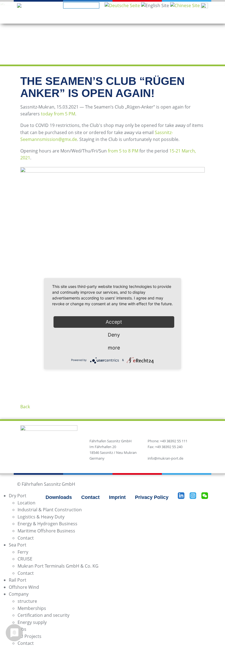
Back (25, 407)
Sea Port (17, 545)
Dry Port (17, 496)
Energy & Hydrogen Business (47, 524)
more (114, 348)
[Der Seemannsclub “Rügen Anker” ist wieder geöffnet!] (122, 5)
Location (26, 503)
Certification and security (43, 615)
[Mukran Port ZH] (185, 5)
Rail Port (17, 580)
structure (27, 601)
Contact (90, 497)
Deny (114, 335)
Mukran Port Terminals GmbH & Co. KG (58, 566)
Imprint (117, 497)
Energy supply (32, 622)
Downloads (59, 497)
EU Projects (29, 636)
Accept (114, 322)
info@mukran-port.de (165, 458)
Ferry (23, 552)
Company (19, 594)
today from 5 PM (58, 114)
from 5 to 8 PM (123, 151)
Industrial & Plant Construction (50, 510)
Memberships (32, 608)
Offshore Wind (24, 587)
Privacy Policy (151, 497)
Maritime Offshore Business (46, 531)
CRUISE (25, 559)
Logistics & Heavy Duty (41, 517)
